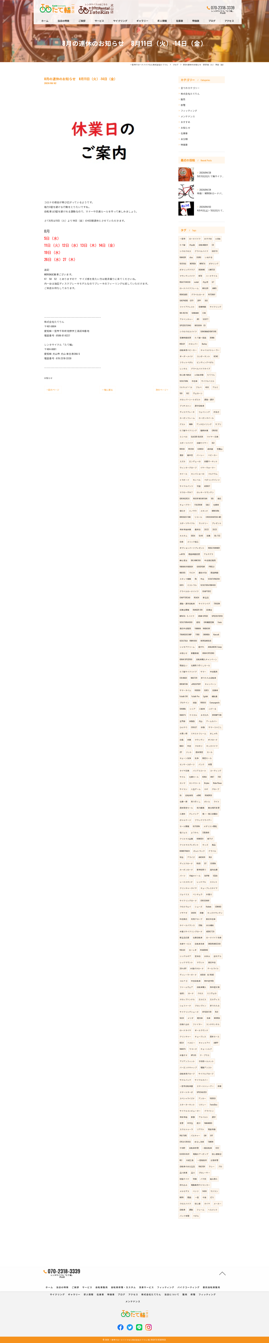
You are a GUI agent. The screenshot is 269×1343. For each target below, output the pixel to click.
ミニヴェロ (212, 993)
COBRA (213, 863)
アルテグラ (208, 554)
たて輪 (182, 245)
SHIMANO (195, 313)
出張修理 (214, 1160)
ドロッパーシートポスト (190, 399)
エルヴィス (214, 999)
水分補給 (210, 925)
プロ (220, 1166)
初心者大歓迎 (185, 374)
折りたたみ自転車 (208, 677)
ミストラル (192, 585)
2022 (206, 529)
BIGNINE (202, 269)
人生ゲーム (196, 789)
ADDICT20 (210, 931)
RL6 (210, 857)
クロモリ (199, 746)
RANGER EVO (198, 609)
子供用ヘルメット (206, 1061)
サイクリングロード (188, 900)
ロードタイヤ (185, 1030)
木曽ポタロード (196, 968)
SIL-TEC (217, 535)
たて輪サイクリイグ (188, 671)
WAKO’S (183, 715)
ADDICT (207, 486)
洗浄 (196, 758)
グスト (182, 424)
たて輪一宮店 (200, 337)
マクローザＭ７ (186, 492)
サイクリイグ (204, 603)
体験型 (192, 721)
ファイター (197, 1024)
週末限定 (199, 752)
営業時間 (202, 306)
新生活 (206, 597)
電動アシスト (206, 1067)
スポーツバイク (186, 443)
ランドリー (203, 523)
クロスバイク (185, 1203)
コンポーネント (203, 356)
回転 (200, 925)
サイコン (183, 789)
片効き (216, 412)
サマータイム (185, 690)
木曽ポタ (183, 1055)
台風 (181, 739)
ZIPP (199, 300)
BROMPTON (216, 715)
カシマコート (195, 783)
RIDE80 (197, 690)
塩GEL (182, 993)
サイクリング (215, 306)
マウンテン (199, 739)
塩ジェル (183, 832)
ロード (191, 993)
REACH (196, 597)
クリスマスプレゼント (189, 844)
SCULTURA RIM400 (208, 585)
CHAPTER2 (206, 591)
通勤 (191, 1209)
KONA (204, 776)
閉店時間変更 (194, 554)
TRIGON (217, 603)
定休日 (198, 956)
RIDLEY (182, 344)
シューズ (198, 906)
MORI (182, 1197)
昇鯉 (201, 912)
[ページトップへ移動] (222, 1273)
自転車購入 (201, 987)
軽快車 (200, 1018)
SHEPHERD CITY (186, 300)
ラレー (212, 1166)
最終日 (198, 529)
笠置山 (220, 449)
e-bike (218, 238)
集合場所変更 (213, 807)
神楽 (219, 1086)
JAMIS (214, 288)
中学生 (190, 1123)
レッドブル (201, 882)
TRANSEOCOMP (186, 634)
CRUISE (215, 430)
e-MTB (182, 554)
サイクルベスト (208, 381)
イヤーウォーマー (208, 467)
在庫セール (194, 776)
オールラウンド (201, 1030)
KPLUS (193, 1055)
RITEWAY (211, 294)
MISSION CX (200, 325)
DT (205, 863)
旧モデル (217, 956)
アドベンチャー (186, 319)
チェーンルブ (206, 1049)
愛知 (198, 622)
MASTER (194, 677)
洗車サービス (185, 943)
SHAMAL (183, 708)
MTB (200, 275)
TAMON (210, 1141)
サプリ (218, 424)
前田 (195, 702)
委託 (219, 498)
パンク (201, 764)
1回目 (215, 875)
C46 (204, 313)
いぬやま (208, 257)
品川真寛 (183, 1172)
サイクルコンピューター (190, 1110)
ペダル (196, 1215)
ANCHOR (202, 857)
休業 (189, 739)
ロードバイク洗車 (213, 937)
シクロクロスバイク (188, 331)
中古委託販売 (210, 560)
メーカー (217, 1203)
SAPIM (206, 875)
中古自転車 (196, 981)
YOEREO (213, 1098)
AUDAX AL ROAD (207, 974)
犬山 (200, 721)
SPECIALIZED (202, 1092)
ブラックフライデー (203, 820)
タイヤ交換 (184, 770)
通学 (214, 1117)
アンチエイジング (204, 424)
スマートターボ (186, 1092)
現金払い (183, 665)
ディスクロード (186, 863)
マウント (200, 962)
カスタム (183, 535)
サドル (182, 776)
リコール (198, 517)
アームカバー (211, 721)
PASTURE (183, 1135)
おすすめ (185, 122)
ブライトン (209, 1110)
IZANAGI (218, 906)
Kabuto (208, 906)
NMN (191, 424)
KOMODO (200, 838)
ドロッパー (193, 344)
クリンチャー (185, 1036)
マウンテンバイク (187, 275)
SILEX (182, 1018)
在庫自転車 (197, 937)
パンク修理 (184, 1215)
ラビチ (192, 572)
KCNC (216, 356)
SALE (208, 504)
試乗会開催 (184, 609)
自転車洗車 (199, 943)
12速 (199, 486)
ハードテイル (211, 275)
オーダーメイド (186, 356)
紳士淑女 (183, 560)
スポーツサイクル (187, 523)
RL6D (199, 863)
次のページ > (162, 389)
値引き (182, 510)
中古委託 (183, 919)
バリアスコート (199, 770)
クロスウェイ (185, 906)
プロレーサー (204, 1172)
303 (206, 300)
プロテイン (184, 702)
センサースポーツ (187, 764)
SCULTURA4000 (186, 622)
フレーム (200, 1209)
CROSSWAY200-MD (213, 517)
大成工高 (190, 1160)
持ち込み (183, 1185)
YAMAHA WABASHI (202, 628)
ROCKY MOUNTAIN (200, 498)
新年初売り (201, 869)
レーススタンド (186, 882)
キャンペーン (210, 684)
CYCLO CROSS (185, 1141)
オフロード (212, 739)
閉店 (189, 1197)
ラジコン (214, 1191)
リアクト (200, 1129)
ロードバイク (195, 238)
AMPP (216, 1042)
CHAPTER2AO (185, 597)
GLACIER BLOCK (197, 436)
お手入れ (204, 715)
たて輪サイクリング (188, 430)
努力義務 (200, 807)
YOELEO (182, 950)
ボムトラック (199, 851)
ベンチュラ (197, 894)
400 (207, 387)
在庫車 (184, 133)
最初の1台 (203, 572)
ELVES (206, 690)
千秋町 (182, 1148)
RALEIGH (202, 1166)
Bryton (206, 783)
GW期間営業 (209, 622)
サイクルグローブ (206, 1073)
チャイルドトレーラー (210, 350)
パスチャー (195, 1135)
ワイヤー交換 (212, 436)
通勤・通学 (209, 399)
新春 (193, 1117)
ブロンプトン (200, 1005)
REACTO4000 (185, 282)
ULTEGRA (196, 826)
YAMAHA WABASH (186, 566)
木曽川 (209, 894)
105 (212, 498)
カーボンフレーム (187, 418)
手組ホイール (195, 875)
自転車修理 (194, 1148)
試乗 (208, 535)
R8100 (182, 449)
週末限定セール (186, 807)
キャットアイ (204, 1042)
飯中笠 (190, 455)
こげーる (212, 708)
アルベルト (203, 1117)
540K (204, 1191)
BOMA (212, 337)
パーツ (182, 875)
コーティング (215, 770)
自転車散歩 (203, 245)
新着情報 (195, 653)
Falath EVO (184, 696)
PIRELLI (211, 566)
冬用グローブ (196, 919)
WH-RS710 (184, 313)
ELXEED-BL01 (184, 1154)
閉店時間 (214, 572)
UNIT (212, 776)
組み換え (214, 1178)
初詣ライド (184, 1178)
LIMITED (212, 269)
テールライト (213, 968)
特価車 (184, 144)
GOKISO (200, 449)
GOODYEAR (201, 566)
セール (210, 752)
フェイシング (204, 412)
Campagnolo (214, 702)
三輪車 (202, 708)
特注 (181, 857)
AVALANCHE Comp (215, 647)
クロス (200, 993)
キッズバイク (212, 746)
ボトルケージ (185, 820)
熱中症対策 (214, 987)
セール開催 (184, 826)
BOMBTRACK (185, 851)
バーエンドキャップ (188, 1067)
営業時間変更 (185, 337)
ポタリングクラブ (187, 269)
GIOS (182, 585)
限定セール (207, 758)
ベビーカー (212, 455)
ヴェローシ (198, 393)
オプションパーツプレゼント (192, 548)
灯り (212, 1197)
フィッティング (189, 110)
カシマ (182, 783)
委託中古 (212, 962)
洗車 (208, 1018)
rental (196, 282)
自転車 (182, 1209)
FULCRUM (198, 504)
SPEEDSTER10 (217, 616)
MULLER (205, 288)
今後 (204, 1197)
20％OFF (183, 968)
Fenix (220, 622)
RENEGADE (184, 294)
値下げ (210, 838)
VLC (187, 393)
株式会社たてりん (190, 93)
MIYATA (202, 263)
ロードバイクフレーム (189, 288)
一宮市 (182, 238)
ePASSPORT (196, 684)
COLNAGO (183, 677)
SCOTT (205, 319)
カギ (206, 789)
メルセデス (184, 1191)
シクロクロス (185, 251)
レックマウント (186, 962)
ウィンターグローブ (188, 467)
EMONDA (206, 634)
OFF (211, 1135)
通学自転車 (199, 405)
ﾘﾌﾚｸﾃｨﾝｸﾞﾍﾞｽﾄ (186, 387)
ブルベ (199, 387)
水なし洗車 (199, 1141)
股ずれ (201, 647)
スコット (213, 882)
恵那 (181, 455)
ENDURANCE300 (214, 943)
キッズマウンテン (215, 912)
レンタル (183, 368)
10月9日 (183, 263)
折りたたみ (214, 1005)
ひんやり (183, 727)
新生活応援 (184, 937)
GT (213, 282)
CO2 (217, 1148)
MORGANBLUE (206, 640)
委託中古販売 (185, 628)
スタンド (204, 510)
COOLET (194, 727)
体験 (203, 727)
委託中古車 (210, 919)
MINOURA (215, 510)
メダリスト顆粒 (210, 826)
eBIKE (199, 795)
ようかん (195, 832)
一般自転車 (207, 1148)
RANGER (183, 257)
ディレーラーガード (188, 974)
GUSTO (214, 251)
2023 (214, 529)
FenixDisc (213, 1104)
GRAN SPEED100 (186, 659)
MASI (182, 746)
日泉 (181, 541)
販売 (183, 99)
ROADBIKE (204, 950)
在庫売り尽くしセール (200, 665)
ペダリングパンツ (212, 479)
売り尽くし (196, 801)
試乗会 (209, 609)
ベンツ (196, 1191)
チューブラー (185, 504)
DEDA (193, 535)
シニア (192, 708)
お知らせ (48, 377)
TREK (197, 634)
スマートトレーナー (205, 1086)
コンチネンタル (212, 1024)
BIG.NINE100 (196, 560)
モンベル (197, 479)
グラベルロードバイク (189, 591)
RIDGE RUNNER (214, 548)
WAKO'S (183, 1049)
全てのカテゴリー (190, 88)
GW (205, 1135)
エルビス (202, 999)
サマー (203, 671)
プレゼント (216, 523)
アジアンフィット (187, 1061)
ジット (189, 752)
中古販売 (214, 671)
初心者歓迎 (216, 1154)
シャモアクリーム (187, 647)
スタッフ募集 (185, 578)
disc (191, 257)
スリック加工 (193, 541)
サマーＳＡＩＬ (215, 727)
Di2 (213, 443)
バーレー (200, 455)
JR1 (198, 319)
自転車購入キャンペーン (206, 659)
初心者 (198, 1203)
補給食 (214, 696)
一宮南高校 (202, 1160)
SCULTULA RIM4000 (188, 640)
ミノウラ (193, 510)
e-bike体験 (199, 374)
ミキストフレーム (198, 733)
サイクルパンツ (186, 486)
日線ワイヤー (202, 443)
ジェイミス (184, 894)
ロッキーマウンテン (205, 492)
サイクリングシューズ (189, 1011)
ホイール (183, 473)
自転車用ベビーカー (188, 350)
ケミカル (193, 715)
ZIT (181, 752)
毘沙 (198, 1123)
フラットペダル (186, 362)
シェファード (185, 1005)
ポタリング (213, 263)
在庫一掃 (183, 801)
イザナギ (183, 912)
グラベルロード (198, 294)
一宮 (197, 1197)
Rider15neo (217, 783)
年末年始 (183, 1117)
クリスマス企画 (186, 838)
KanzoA (216, 634)
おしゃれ (214, 733)
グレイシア (194, 813)
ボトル (207, 801)
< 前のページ (53, 389)
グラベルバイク (201, 251)
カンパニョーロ (197, 473)
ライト (216, 801)
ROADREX (208, 795)
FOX (219, 776)
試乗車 (215, 690)
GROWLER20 (184, 498)
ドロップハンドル (187, 999)
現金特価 (212, 1129)
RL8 (216, 1011)
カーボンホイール (206, 418)
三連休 (182, 813)
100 (181, 393)
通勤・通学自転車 (187, 603)
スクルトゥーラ (186, 1129)
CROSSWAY (205, 900)
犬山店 (192, 245)
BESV (182, 1042)
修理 (183, 105)
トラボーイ (184, 479)
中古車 (195, 381)
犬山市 (205, 282)
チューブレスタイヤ (209, 888)
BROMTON (184, 684)
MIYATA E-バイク (187, 616)
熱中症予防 (209, 981)
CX (213, 245)
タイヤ (207, 1203)
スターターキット (187, 1104)
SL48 (201, 535)
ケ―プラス (204, 1055)
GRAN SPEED (203, 616)
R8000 (203, 702)
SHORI (193, 912)
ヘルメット (212, 1209)
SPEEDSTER (206, 1011)
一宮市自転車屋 (186, 1086)
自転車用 (189, 795)
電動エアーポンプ (200, 1154)
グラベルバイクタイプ (200, 368)
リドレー (202, 1104)
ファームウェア (186, 987)
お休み (207, 956)
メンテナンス (188, 116)
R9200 (191, 449)
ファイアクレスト (187, 306)
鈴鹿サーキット (210, 461)
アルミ (215, 387)
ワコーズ (193, 1049)
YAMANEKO (208, 1123)
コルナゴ (183, 981)
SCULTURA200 (214, 578)
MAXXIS (182, 572)
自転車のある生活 (187, 1166)
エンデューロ (195, 461)
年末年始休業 (185, 529)
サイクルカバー (201, 1080)
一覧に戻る (107, 389)
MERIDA (193, 263)
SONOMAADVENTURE (208, 331)
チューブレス (200, 1036)
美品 (214, 844)
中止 (202, 578)
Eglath (205, 696)
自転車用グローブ (187, 1073)
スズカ (182, 461)
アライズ (191, 857)
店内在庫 (214, 869)
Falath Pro (195, 696)
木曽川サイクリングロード (191, 931)
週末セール (214, 1036)
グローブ (215, 789)
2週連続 (205, 832)
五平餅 (182, 721)
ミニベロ (183, 436)
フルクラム (213, 473)
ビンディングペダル (205, 362)
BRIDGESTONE (185, 517)
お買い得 (183, 733)
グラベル (212, 851)
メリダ (190, 1018)
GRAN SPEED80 (208, 653)
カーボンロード (186, 869)
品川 (193, 1172)
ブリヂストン (185, 405)
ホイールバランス (187, 925)
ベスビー (191, 1042)
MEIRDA (217, 1018)
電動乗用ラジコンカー (200, 1185)
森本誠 (210, 449)
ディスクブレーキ (187, 412)
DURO (199, 257)
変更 (181, 1123)
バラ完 (203, 1178)
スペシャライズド (187, 1098)
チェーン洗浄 (185, 758)
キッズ (205, 844)
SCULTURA (184, 381)
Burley (204, 344)
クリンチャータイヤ (188, 888)
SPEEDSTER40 (185, 325)
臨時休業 (204, 430)
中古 (189, 746)
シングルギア (185, 956)
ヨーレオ (192, 950)
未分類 (184, 139)
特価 (195, 1178)
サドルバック (185, 1080)
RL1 (181, 1160)
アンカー (202, 1098)
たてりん (211, 374)
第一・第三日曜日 (210, 813)
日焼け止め (184, 1024)
